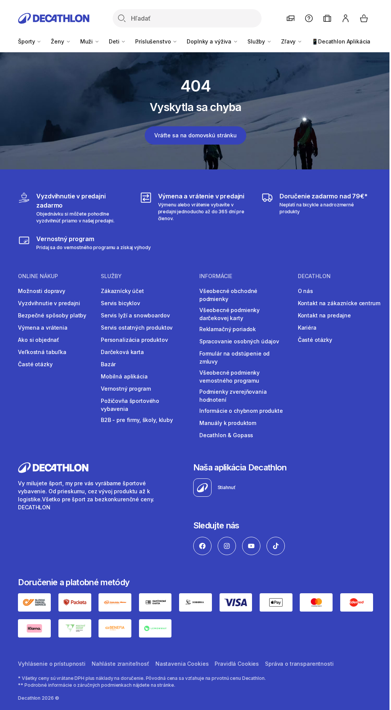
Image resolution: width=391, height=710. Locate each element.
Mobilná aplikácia (124, 376)
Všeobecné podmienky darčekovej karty (229, 314)
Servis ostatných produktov (137, 327)
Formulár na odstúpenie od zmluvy (234, 357)
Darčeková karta (122, 352)
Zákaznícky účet (122, 291)
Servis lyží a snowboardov (135, 315)
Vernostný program (126, 388)
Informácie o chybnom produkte (241, 410)
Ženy (58, 41)
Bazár (108, 364)
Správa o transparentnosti (299, 663)
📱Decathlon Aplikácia (341, 41)
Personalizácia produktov (134, 339)
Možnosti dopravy (41, 291)
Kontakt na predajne (324, 315)
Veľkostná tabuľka (42, 352)
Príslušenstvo (153, 41)
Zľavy (289, 41)
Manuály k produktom (227, 423)
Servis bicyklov (120, 303)
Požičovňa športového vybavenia (130, 405)
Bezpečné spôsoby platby (52, 315)
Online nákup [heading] (38, 276)
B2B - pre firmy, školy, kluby (137, 420)
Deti (115, 41)
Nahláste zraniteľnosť (120, 663)
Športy (27, 41)
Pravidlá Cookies (237, 663)
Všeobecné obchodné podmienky (228, 295)
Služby (257, 41)
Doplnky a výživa (210, 41)
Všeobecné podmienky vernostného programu (229, 376)
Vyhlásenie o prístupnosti (52, 663)
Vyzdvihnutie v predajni (49, 303)
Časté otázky (35, 364)
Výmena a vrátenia (43, 327)
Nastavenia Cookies (181, 663)
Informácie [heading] (215, 276)
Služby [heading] (111, 276)
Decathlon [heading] (314, 276)
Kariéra (307, 327)
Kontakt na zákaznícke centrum (339, 303)
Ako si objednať (38, 339)
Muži (87, 41)
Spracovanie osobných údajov (239, 341)
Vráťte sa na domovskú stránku (195, 135)
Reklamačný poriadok (227, 329)
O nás (305, 291)
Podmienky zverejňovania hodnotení (233, 395)
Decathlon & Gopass (226, 435)
